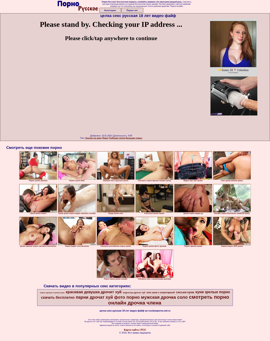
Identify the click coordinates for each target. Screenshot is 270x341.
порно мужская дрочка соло (157, 297)
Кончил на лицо (93, 138)
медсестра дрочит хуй (134, 292)
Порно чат (132, 10)
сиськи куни (185, 292)
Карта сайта (131, 330)
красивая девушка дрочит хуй (94, 292)
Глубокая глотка (117, 138)
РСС (143, 330)
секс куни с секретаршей (160, 292)
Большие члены (134, 138)
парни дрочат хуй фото (100, 297)
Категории (110, 10)
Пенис (105, 138)
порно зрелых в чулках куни (52, 293)
